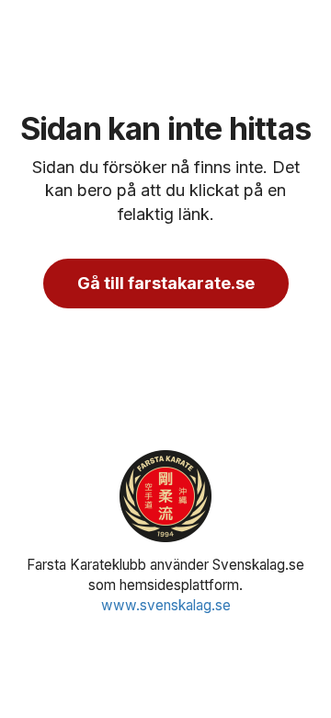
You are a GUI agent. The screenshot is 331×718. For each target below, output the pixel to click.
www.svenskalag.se (166, 605)
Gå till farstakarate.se (166, 283)
